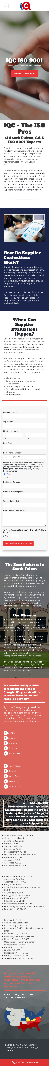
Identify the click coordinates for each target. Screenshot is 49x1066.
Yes (8, 474)
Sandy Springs (15, 776)
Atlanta (11, 738)
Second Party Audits (14, 841)
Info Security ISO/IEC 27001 (17, 925)
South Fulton (14, 786)
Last (27, 439)
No (7, 477)
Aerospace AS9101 (12, 860)
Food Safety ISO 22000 (15, 909)
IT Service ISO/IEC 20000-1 (16, 934)
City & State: (8, 422)
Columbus (13, 748)
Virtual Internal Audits (14, 838)
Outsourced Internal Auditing (18, 835)
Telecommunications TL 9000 (18, 958)
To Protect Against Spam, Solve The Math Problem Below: (24, 531)
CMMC (7, 890)
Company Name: (10, 412)
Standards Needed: (11, 501)
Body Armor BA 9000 (14, 884)
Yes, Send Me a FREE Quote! (18, 543)
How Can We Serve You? (14, 511)
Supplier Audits (11, 844)
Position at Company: (12, 482)
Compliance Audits (13, 849)
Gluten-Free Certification (16, 923)
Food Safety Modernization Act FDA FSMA (24, 906)
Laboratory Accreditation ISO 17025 (21, 936)
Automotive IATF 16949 (15, 882)
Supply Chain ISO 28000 (16, 956)
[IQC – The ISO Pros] (26, 5)
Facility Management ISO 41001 (19, 904)
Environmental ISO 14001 (16, 898)
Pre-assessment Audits (15, 852)
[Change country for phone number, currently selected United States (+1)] (6, 456)
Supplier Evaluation (13, 846)
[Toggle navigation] (5, 5)
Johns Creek (14, 753)
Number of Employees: (13, 492)
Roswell (12, 771)
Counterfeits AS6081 (14, 893)
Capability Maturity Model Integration (22, 887)
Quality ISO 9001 (12, 950)
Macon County (15, 766)
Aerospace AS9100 (13, 857)
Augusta (12, 743)
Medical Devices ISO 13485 (16, 939)
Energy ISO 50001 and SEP (17, 895)
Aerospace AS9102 (13, 863)
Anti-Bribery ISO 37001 (15, 865)
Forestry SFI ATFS (12, 920)
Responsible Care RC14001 (16, 953)
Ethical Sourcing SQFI (14, 901)
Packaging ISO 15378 (14, 947)
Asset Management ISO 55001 (18, 876)
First (4, 439)
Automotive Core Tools (15, 879)
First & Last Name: (11, 431)
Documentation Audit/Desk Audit (20, 854)
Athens (11, 733)
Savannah (13, 781)
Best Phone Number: (12, 453)
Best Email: (8, 443)
